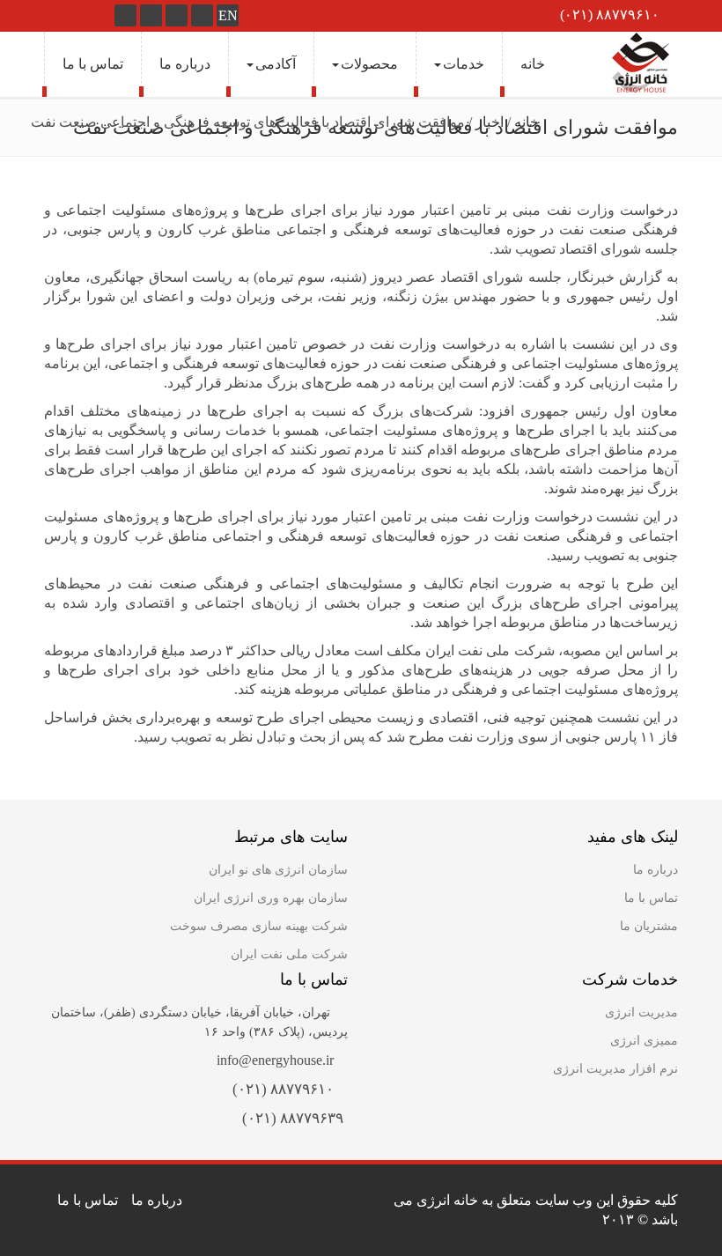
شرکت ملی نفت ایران (289, 954)
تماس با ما (93, 63)
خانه (532, 63)
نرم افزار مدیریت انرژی (615, 1068)
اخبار (489, 122)
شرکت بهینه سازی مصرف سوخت (259, 926)
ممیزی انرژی (644, 1040)
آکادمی (275, 63)
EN (228, 15)
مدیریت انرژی (641, 1012)
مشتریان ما (649, 926)
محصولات (369, 63)
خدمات (463, 63)
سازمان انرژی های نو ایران (278, 869)
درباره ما (184, 63)
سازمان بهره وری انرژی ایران (271, 898)
